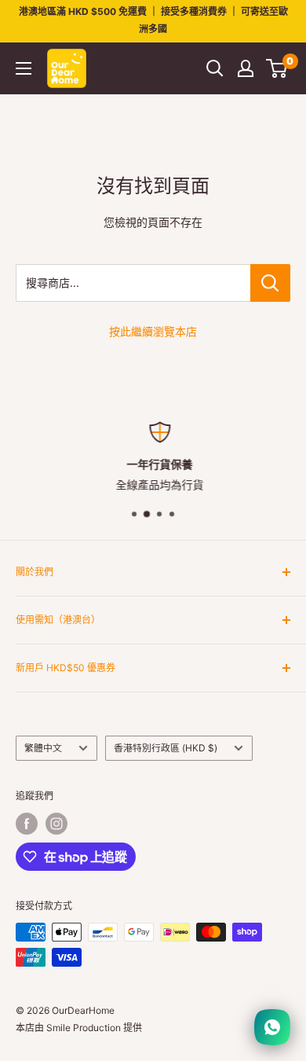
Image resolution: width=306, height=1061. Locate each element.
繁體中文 (43, 748)
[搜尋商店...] (270, 283)
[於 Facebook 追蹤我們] (27, 824)
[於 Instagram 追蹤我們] (56, 824)
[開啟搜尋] (215, 68)
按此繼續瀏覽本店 (153, 331)
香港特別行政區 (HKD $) (165, 748)
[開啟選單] (23, 68)
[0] (277, 68)
